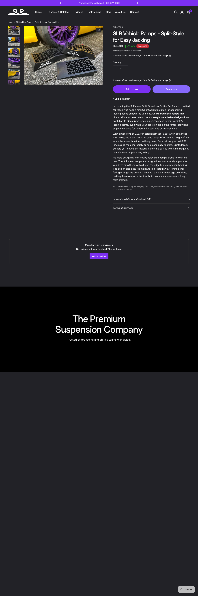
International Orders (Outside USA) (132, 199)
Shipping (117, 50)
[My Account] (182, 12)
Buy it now (171, 89)
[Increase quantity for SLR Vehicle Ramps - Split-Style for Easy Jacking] (125, 69)
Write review (99, 256)
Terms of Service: (123, 207)
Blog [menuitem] (108, 12)
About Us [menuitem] (120, 12)
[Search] (176, 12)
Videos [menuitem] (79, 12)
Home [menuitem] (38, 12)
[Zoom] (98, 30)
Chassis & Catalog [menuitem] (59, 12)
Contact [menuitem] (134, 12)
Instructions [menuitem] (94, 12)
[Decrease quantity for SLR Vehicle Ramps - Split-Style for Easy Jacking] (115, 69)
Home (10, 22)
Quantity (117, 62)
